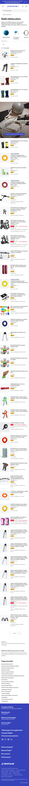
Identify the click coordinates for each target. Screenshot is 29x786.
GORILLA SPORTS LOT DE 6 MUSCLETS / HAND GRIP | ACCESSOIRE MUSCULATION (17, 477)
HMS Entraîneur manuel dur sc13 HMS (18, 333)
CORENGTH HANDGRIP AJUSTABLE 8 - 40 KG (19, 64)
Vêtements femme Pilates (7, 677)
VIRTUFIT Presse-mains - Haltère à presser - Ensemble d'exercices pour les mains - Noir (19, 616)
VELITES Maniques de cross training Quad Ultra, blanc (19, 77)
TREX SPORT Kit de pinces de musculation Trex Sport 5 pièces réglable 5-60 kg (18, 222)
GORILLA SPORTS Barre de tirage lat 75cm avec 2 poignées (19, 251)
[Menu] (3, 6)
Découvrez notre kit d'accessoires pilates (14, 134)
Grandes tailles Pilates (6, 685)
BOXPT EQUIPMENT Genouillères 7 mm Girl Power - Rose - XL (18, 518)
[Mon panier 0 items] (26, 6)
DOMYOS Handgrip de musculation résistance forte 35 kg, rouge (18, 436)
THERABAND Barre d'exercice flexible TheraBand (17, 384)
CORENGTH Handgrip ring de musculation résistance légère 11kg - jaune (19, 282)
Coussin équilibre (5, 693)
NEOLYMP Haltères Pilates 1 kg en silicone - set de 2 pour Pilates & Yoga (18, 267)
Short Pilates (4, 679)
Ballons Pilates (6, 37)
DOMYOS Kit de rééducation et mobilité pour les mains (17, 51)
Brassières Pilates (5, 670)
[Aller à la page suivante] (19, 633)
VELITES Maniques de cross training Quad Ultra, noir (19, 141)
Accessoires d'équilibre (16, 38)
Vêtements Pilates (5, 683)
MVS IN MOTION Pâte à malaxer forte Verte (19, 372)
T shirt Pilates (4, 701)
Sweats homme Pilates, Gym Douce (9, 687)
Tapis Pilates (4, 697)
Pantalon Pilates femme (7, 664)
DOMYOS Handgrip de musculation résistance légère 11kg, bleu (18, 320)
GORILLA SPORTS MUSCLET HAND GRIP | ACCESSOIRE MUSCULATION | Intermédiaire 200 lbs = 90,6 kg (19, 531)
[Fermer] (26, 2)
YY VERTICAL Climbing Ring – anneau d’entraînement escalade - (19, 492)
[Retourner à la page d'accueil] (13, 6)
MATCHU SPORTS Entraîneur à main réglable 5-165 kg (19, 464)
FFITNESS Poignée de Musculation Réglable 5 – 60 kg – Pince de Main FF (19, 397)
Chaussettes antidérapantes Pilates (10, 666)
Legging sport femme (6, 689)
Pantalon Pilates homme (7, 673)
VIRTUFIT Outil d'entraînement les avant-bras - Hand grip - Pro (18, 194)
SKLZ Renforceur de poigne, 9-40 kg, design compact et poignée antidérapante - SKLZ (18, 209)
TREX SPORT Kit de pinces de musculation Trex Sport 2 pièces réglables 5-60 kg (18, 237)
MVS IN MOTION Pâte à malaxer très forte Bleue (19, 359)
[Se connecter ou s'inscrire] (22, 6)
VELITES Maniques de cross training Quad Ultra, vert (19, 90)
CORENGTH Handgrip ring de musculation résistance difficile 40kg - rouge (18, 183)
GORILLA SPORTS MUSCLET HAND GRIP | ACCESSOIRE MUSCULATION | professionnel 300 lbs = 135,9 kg (19, 572)
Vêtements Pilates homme (7, 668)
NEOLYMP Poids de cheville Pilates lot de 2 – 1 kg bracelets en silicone (18, 449)
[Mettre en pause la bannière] (24, 2)
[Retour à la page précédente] (9, 633)
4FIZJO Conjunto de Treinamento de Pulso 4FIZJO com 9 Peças (19, 307)
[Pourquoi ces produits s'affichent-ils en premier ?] (2, 48)
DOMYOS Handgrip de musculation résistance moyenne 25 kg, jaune (18, 505)
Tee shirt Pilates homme (7, 699)
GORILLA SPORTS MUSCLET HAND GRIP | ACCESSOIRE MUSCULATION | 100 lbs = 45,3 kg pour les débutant (19, 598)
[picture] (5, 55)
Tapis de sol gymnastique (7, 671)
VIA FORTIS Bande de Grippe (17, 422)
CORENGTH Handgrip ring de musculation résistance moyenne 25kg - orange (18, 157)
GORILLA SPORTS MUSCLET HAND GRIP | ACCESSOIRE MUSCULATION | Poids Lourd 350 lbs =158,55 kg (19, 558)
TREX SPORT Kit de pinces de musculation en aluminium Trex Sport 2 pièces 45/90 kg (18, 295)
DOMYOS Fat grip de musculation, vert (18, 168)
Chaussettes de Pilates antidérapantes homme (12, 675)
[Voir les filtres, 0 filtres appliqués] (3, 44)
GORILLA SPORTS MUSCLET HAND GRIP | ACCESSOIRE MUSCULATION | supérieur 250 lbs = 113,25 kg (19, 545)
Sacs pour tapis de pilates (7, 681)
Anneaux (26, 37)
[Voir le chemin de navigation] (1, 14)
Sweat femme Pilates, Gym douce (9, 695)
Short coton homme (6, 691)
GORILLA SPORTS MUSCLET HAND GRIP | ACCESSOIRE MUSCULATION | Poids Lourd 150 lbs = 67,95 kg (19, 585)
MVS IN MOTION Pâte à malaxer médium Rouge (17, 346)
